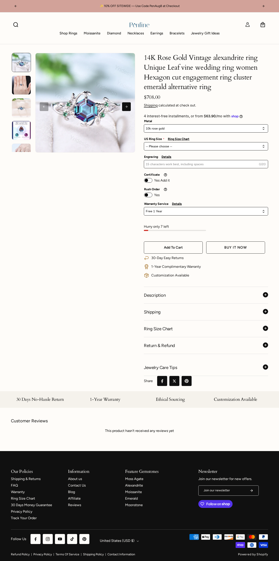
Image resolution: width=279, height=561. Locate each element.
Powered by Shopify (253, 554)
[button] (15, 24)
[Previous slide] (44, 106)
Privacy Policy (42, 554)
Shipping (151, 105)
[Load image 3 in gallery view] (21, 107)
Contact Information (121, 554)
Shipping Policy (93, 554)
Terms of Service (67, 554)
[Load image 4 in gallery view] (21, 130)
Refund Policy (20, 554)
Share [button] (148, 381)
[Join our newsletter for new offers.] (251, 490)
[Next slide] (126, 106)
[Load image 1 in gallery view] (21, 62)
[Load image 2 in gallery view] (21, 85)
